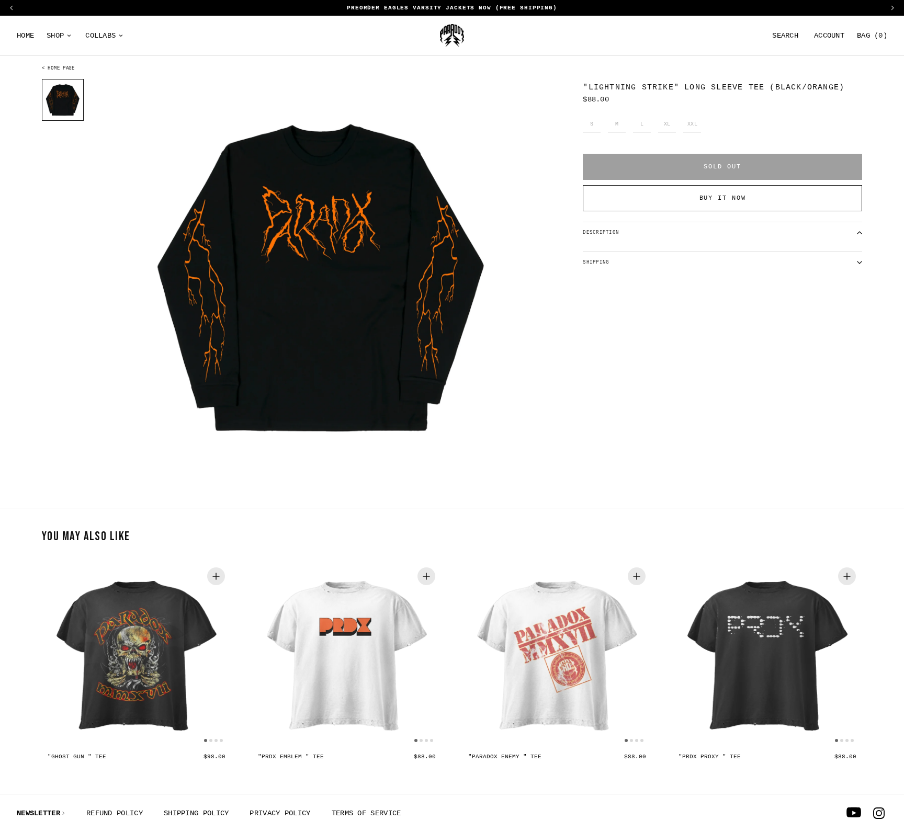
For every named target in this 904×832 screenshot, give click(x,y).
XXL (692, 124)
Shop (55, 35)
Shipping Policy (196, 813)
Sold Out (722, 166)
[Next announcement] (892, 8)
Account (829, 35)
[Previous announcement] (11, 8)
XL (667, 124)
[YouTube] (853, 813)
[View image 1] (63, 100)
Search (785, 35)
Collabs (100, 35)
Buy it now (722, 198)
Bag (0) (872, 35)
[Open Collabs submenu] (121, 35)
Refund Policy (114, 813)
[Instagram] (879, 813)
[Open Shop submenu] (69, 35)
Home (25, 35)
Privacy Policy (280, 813)
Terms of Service (366, 813)
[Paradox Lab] (452, 35)
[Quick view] (216, 576)
